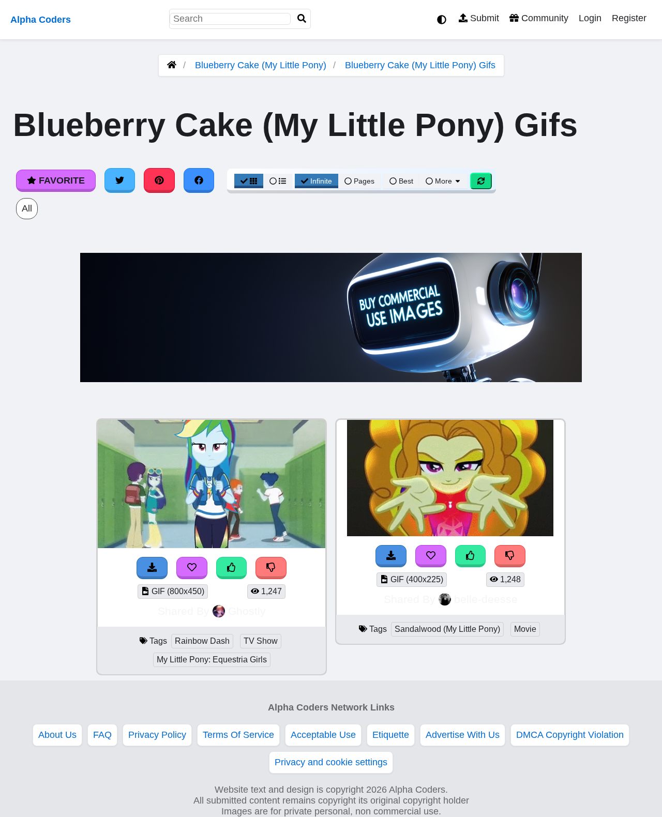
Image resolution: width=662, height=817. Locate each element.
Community (543, 18)
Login (590, 18)
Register (629, 18)
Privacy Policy (157, 735)
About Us (57, 735)
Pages (364, 181)
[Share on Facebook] (199, 180)
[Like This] (231, 568)
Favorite (60, 180)
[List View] (277, 181)
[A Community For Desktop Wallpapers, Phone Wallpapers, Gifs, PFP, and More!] (171, 65)
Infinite (321, 181)
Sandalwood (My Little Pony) (447, 629)
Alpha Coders (40, 19)
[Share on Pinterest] (159, 180)
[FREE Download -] (152, 568)
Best (405, 181)
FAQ (102, 735)
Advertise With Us (463, 735)
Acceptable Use (323, 735)
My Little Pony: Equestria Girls (212, 659)
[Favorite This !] (191, 568)
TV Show (261, 641)
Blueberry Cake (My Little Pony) (260, 65)
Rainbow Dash (202, 641)
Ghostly (247, 611)
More (443, 181)
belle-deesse (486, 599)
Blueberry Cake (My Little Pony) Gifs (420, 65)
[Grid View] (248, 181)
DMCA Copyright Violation (570, 735)
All (27, 208)
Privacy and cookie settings (331, 762)
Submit (483, 18)
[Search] (302, 18)
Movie (525, 629)
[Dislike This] (271, 568)
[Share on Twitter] (120, 180)
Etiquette (390, 735)
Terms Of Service (238, 735)
